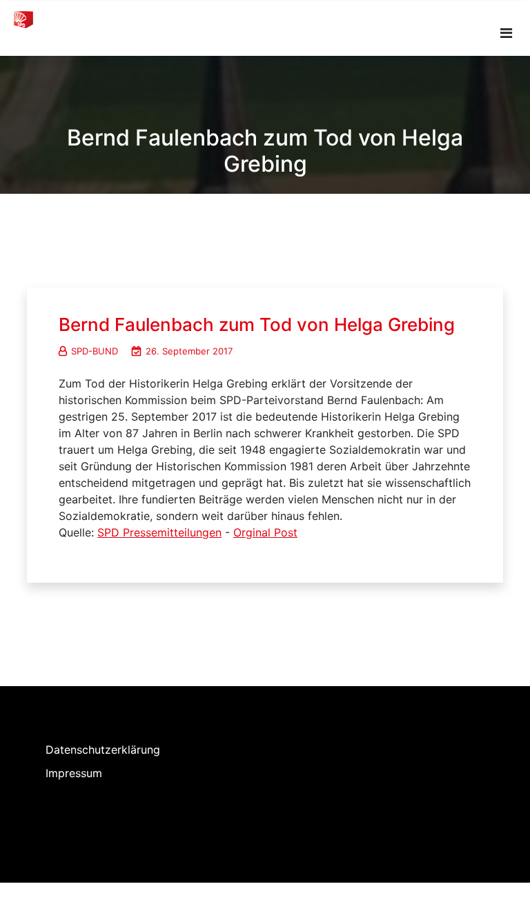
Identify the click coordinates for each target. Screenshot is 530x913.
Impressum (74, 773)
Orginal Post (265, 532)
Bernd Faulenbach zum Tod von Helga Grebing (257, 324)
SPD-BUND (94, 351)
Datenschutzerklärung (103, 749)
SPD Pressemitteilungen (159, 532)
